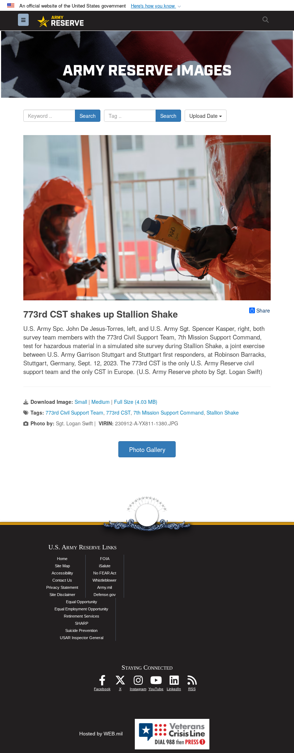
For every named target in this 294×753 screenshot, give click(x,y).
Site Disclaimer (62, 594)
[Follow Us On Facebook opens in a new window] (102, 682)
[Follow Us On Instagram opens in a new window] (138, 682)
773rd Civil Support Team (74, 412)
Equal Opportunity (81, 602)
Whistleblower (105, 580)
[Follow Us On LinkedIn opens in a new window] (174, 682)
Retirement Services (81, 616)
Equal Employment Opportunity (81, 609)
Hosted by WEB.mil (101, 733)
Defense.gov (105, 594)
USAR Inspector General (81, 638)
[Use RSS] (192, 682)
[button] (156, 6)
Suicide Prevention (81, 630)
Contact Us (62, 580)
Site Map (62, 566)
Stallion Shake (223, 412)
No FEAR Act (104, 573)
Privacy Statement (62, 587)
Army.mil (104, 587)
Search (88, 115)
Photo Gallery (147, 449)
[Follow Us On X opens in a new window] (120, 682)
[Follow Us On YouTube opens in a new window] (156, 682)
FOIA (104, 558)
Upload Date (204, 115)
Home (62, 558)
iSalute (104, 566)
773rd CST (118, 412)
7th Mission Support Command (168, 412)
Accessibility (62, 573)
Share (263, 310)
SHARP (81, 623)
